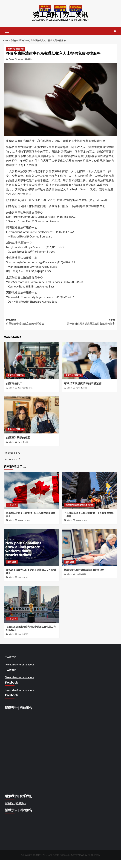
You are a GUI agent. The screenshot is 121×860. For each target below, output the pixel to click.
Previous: (25, 322)
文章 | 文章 (12, 504)
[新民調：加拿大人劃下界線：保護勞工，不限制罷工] (31, 547)
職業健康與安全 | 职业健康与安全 (79, 504)
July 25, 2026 (23, 577)
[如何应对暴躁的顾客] (31, 414)
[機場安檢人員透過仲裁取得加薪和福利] (89, 547)
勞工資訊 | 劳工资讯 (60, 14)
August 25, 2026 (24, 520)
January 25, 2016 (25, 59)
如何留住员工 (14, 383)
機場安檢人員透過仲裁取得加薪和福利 (84, 570)
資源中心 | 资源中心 (16, 48)
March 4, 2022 (23, 442)
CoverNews (77, 854)
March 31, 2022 (81, 388)
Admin (11, 59)
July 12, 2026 (23, 634)
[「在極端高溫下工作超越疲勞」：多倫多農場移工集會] (89, 490)
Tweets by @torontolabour (19, 664)
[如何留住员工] (31, 360)
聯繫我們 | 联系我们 (15, 803)
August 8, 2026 (81, 520)
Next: (91, 322)
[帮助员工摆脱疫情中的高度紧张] (89, 360)
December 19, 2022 (25, 388)
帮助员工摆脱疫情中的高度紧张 (83, 383)
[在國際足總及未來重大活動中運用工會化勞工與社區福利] (31, 604)
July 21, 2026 (81, 574)
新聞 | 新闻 (12, 562)
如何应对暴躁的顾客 (18, 437)
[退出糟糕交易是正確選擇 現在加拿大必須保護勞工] (31, 490)
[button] (7, 31)
